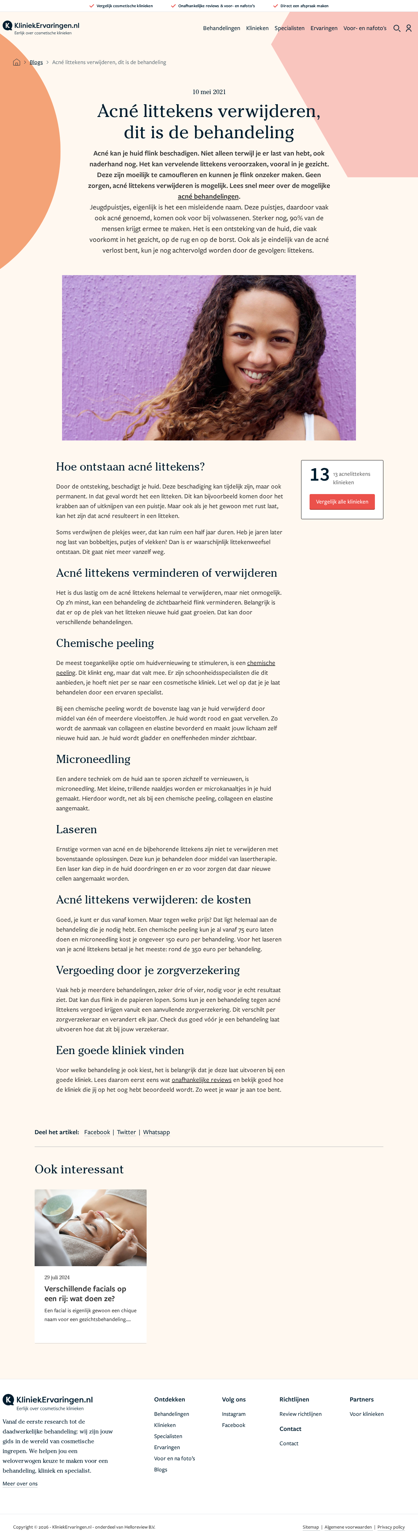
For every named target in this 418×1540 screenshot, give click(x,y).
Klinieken (257, 28)
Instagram (234, 1413)
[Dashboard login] (408, 28)
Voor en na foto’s (174, 1458)
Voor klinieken (367, 1413)
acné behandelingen (208, 196)
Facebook (97, 1132)
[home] (41, 28)
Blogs (36, 62)
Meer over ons (20, 1483)
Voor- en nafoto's (365, 28)
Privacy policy (391, 1527)
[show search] (397, 28)
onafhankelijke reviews (202, 1079)
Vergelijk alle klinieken (342, 501)
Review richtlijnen (301, 1413)
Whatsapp (156, 1132)
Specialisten (290, 28)
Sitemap (311, 1527)
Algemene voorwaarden (349, 1527)
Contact (289, 1443)
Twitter (126, 1132)
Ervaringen (324, 28)
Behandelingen (221, 28)
